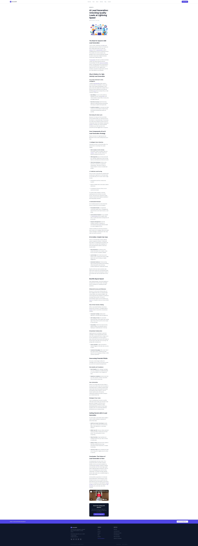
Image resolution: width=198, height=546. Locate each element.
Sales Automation (117, 536)
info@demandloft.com (74, 536)
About (97, 1)
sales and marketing (104, 62)
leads (95, 90)
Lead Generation (117, 531)
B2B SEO (115, 529)
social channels (95, 216)
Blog (105, 1)
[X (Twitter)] (74, 539)
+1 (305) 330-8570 (74, 535)
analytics (97, 465)
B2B (103, 45)
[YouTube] (81, 539)
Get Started (185, 1)
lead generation (99, 49)
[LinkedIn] (71, 539)
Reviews (101, 1)
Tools (93, 1)
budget (90, 309)
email (100, 224)
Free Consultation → (101, 538)
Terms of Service (124, 544)
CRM (103, 96)
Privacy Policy (118, 544)
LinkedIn (92, 152)
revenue (91, 49)
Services (89, 1)
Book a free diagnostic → (182, 521)
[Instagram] (78, 539)
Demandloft (92, 59)
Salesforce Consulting (117, 538)
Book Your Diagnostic (99, 514)
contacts (91, 124)
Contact (109, 1)
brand (90, 300)
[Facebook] (76, 539)
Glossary (99, 536)
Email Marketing (116, 534)
